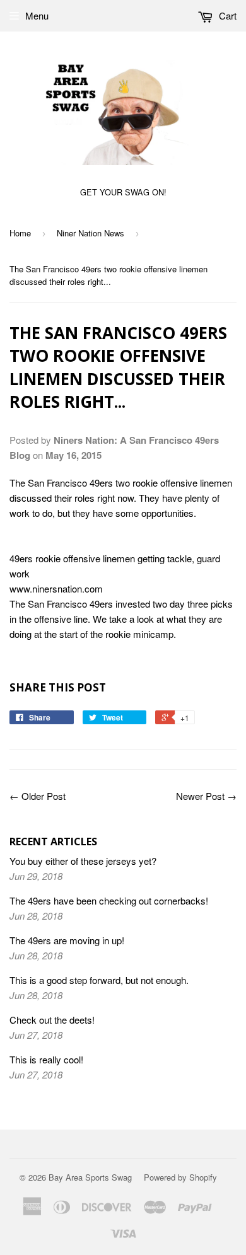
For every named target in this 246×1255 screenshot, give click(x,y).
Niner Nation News (90, 233)
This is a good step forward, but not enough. (99, 979)
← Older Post (37, 795)
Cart (226, 15)
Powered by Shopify (180, 1177)
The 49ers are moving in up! (66, 940)
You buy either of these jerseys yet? (82, 860)
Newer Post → (206, 795)
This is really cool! (46, 1059)
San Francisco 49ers (70, 482)
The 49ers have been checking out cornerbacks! (108, 900)
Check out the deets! (52, 1019)
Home (20, 233)
